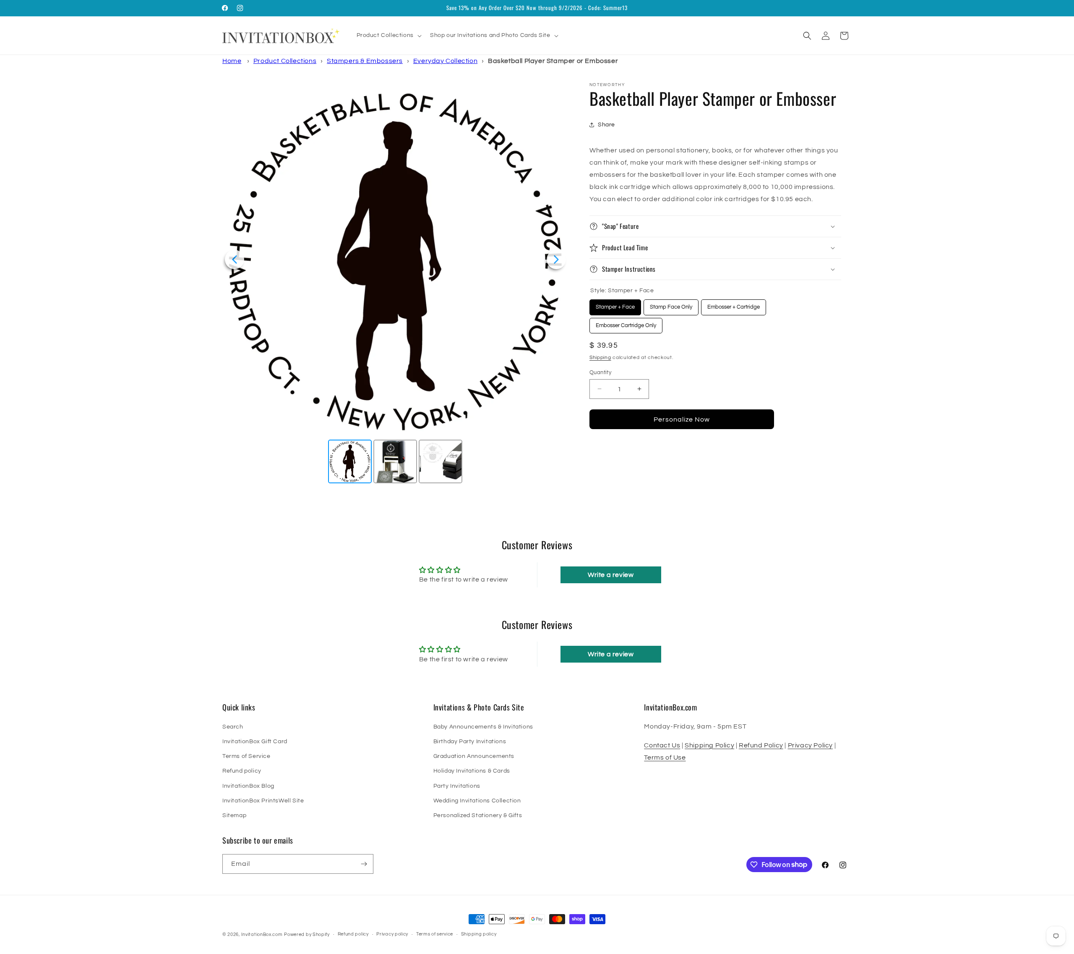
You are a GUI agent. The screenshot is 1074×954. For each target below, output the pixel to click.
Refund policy (241, 771)
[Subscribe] (364, 864)
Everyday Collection (445, 61)
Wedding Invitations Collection (477, 801)
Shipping (600, 357)
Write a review (610, 574)
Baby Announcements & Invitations (483, 727)
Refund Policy (761, 745)
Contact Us (662, 745)
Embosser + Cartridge (734, 304)
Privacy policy (392, 934)
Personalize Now (682, 419)
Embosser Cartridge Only (626, 322)
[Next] (556, 259)
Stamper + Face (615, 304)
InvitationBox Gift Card (254, 741)
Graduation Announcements (473, 756)
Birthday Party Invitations (469, 741)
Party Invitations (456, 786)
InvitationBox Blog (248, 786)
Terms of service (434, 934)
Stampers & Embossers (365, 61)
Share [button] (606, 124)
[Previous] (234, 259)
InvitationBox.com (262, 934)
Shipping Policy (709, 745)
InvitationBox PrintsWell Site (263, 801)
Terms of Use (665, 757)
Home (231, 61)
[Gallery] (395, 284)
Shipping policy (479, 934)
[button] (388, 35)
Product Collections (284, 61)
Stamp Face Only (671, 304)
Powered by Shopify (307, 934)
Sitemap (234, 815)
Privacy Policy (810, 745)
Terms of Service (246, 756)
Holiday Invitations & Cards (471, 771)
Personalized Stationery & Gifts (477, 815)
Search (232, 727)
